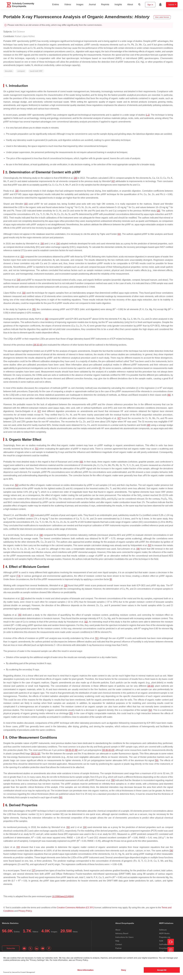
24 (58, 243)
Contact (118, 944)
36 (106, 750)
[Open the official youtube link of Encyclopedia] (43, 948)
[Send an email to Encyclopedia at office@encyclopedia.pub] (24, 948)
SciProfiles (163, 944)
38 (41, 535)
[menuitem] (160, 4)
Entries (55, 4)
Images (79, 4)
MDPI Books (164, 933)
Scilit (161, 941)
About (130, 4)
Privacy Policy (25, 911)
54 (150, 710)
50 (16, 485)
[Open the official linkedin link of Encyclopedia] (36, 948)
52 (149, 545)
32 (22, 256)
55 (71, 713)
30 (42, 243)
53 (152, 686)
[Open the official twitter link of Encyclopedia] (30, 948)
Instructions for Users (124, 937)
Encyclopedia (164, 948)
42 (113, 181)
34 (18, 280)
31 (35, 753)
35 (34, 309)
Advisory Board (121, 933)
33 (24, 293)
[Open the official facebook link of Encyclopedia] (49, 948)
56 (156, 760)
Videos (67, 4)
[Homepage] (8, 5)
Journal (92, 4)
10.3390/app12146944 (63, 896)
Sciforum (163, 930)
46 (169, 395)
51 (37, 449)
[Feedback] (170, 950)
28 (75, 178)
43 (26, 204)
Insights (118, 4)
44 (119, 234)
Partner (118, 948)
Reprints (105, 4)
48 (148, 425)
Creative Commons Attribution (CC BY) (75, 907)
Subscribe (11, 948)
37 (73, 750)
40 (46, 319)
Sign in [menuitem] (150, 4)
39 (17, 191)
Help (117, 941)
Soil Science (19, 31)
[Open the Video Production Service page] (170, 942)
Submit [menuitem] (171, 4)
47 (39, 411)
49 (81, 462)
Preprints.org (164, 937)
